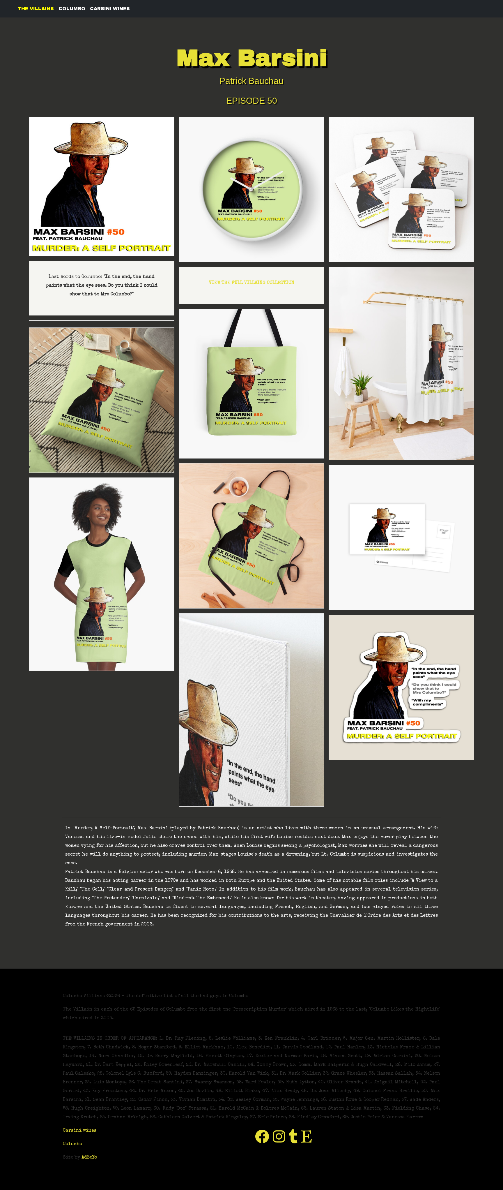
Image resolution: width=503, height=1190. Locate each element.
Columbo (72, 1144)
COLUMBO (72, 8)
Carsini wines (79, 1131)
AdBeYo (89, 1157)
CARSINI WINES (110, 8)
